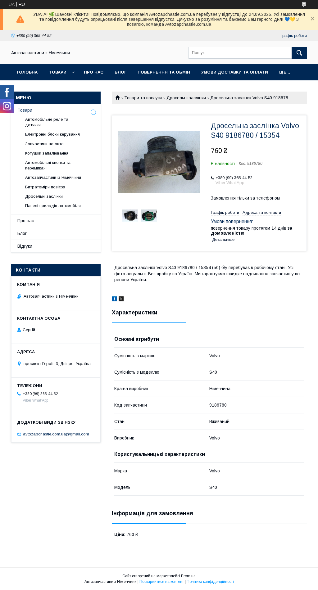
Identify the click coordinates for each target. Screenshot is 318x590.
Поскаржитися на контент (161, 581)
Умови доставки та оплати (234, 72)
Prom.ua (188, 576)
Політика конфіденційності (210, 581)
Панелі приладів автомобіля (53, 205)
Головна (27, 72)
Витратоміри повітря (45, 187)
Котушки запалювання (46, 153)
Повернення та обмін (164, 72)
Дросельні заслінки (186, 97)
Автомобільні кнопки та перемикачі (47, 165)
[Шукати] (299, 53)
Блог (120, 72)
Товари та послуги (143, 97)
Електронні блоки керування (52, 134)
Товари (57, 72)
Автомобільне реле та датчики (46, 122)
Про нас (93, 72)
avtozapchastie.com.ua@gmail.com (56, 434)
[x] (121, 299)
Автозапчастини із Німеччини (53, 177)
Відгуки (24, 246)
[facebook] (114, 299)
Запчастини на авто (44, 144)
